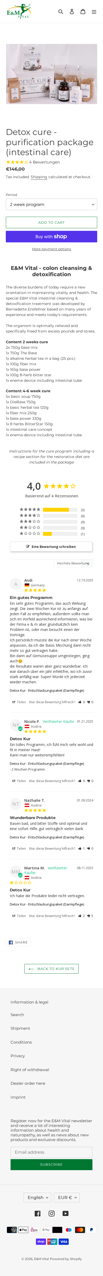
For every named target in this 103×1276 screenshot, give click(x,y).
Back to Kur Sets (55, 969)
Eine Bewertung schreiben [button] (54, 546)
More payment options (51, 249)
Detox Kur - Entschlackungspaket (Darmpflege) (47, 690)
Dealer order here (28, 1083)
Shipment (20, 1028)
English (36, 1197)
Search (17, 1014)
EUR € (65, 1197)
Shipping (39, 177)
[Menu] (94, 11)
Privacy (18, 1055)
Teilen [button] (21, 702)
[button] (81, 702)
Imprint (18, 1097)
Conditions (21, 1042)
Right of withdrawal (30, 1069)
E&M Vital (41, 1259)
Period (11, 195)
